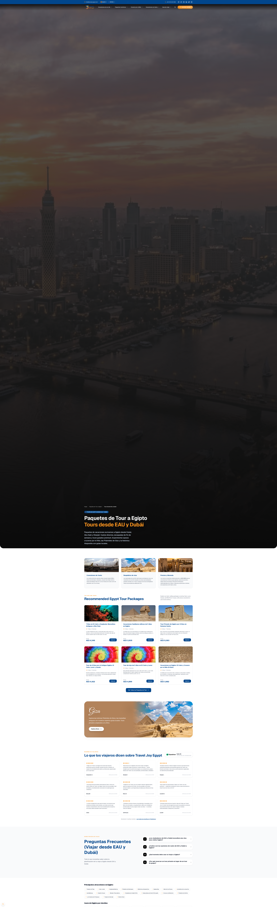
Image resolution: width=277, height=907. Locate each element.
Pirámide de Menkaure (127, 889)
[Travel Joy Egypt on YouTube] (191, 2)
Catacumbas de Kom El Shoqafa (149, 893)
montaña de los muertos (182, 889)
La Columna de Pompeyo (92, 897)
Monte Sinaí (120, 897)
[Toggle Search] (175, 7)
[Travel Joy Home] (90, 7)
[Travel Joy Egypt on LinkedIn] (186, 2)
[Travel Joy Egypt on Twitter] (181, 2)
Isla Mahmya (89, 893)
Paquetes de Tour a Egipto (95, 506)
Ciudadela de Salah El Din (130, 893)
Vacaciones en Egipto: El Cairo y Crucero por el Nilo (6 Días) (175, 666)
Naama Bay (155, 889)
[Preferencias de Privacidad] (3, 904)
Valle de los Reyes (167, 889)
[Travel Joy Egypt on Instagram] (184, 2)
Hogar (85, 506)
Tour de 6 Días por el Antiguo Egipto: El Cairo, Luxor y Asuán (100, 666)
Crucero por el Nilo (136, 7)
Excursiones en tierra (151, 7)
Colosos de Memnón (167, 893)
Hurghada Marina (113, 889)
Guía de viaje (165, 7)
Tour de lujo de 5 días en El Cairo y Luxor (137, 665)
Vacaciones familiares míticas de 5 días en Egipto (137, 625)
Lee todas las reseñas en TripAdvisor (146, 819)
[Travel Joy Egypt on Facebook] (178, 2)
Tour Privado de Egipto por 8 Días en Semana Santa (173, 625)
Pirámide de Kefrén (182, 893)
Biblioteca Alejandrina (143, 889)
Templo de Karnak (108, 897)
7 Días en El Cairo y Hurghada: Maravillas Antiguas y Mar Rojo (100, 625)
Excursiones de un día (104, 7)
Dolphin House (100, 893)
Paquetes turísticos (120, 7)
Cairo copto (101, 889)
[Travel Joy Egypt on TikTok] (189, 2)
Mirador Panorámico (114, 893)
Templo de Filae (89, 889)
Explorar (113, 640)
